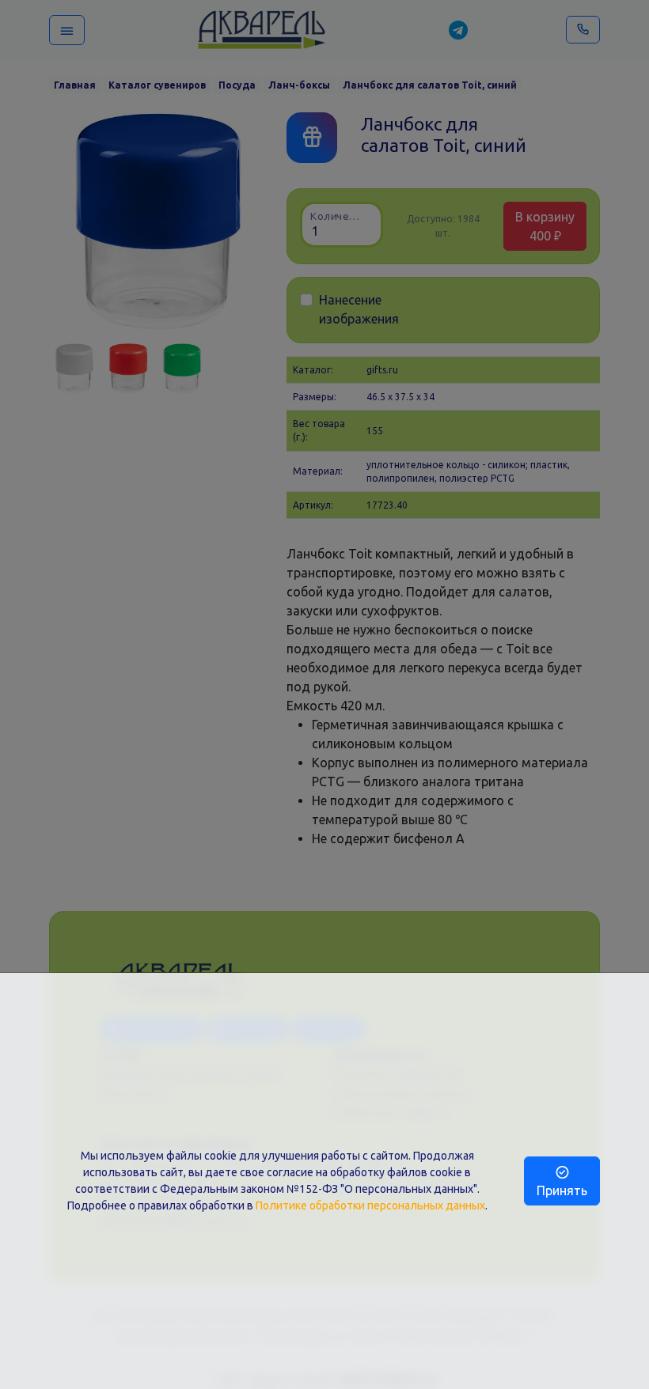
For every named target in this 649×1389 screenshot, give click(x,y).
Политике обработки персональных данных (370, 1205)
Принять (562, 1190)
